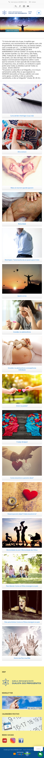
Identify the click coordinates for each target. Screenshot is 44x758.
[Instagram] (24, 6)
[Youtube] (28, 6)
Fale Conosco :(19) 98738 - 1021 (19, 2)
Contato (33, 2)
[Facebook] (20, 6)
